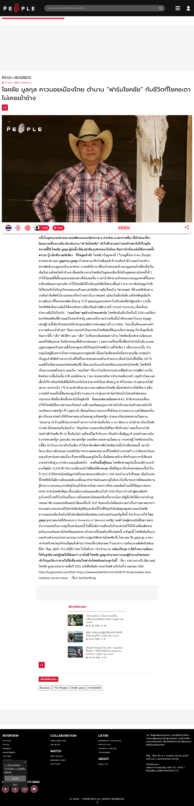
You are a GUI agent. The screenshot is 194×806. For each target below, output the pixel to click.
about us (103, 764)
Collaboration (63, 735)
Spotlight (55, 764)
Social (6, 744)
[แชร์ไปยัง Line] (24, 108)
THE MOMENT (104, 752)
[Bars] (178, 8)
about (103, 759)
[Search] (161, 8)
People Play (104, 744)
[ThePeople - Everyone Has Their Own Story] (19, 11)
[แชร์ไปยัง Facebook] (11, 108)
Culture (7, 756)
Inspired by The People (109, 740)
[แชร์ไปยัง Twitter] (18, 107)
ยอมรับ (15, 778)
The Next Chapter (107, 748)
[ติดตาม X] (15, 789)
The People (60, 688)
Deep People (56, 756)
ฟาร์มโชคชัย (94, 688)
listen (103, 735)
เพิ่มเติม (8, 772)
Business (45, 688)
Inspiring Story (58, 760)
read (7, 77)
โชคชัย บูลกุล (78, 688)
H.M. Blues (55, 744)
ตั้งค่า (15, 784)
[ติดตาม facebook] (5, 789)
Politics (7, 740)
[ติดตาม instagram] (24, 789)
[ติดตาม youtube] (34, 789)
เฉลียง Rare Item (58, 740)
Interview (11, 735)
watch (55, 751)
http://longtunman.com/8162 (57, 572)
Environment (9, 752)
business (23, 77)
